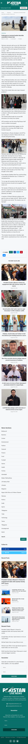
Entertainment (5, 442)
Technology (4, 517)
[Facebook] (10, 741)
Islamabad (4, 474)
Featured (3, 449)
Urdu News (23, 8)
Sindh (2, 503)
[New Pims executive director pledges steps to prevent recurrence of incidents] (14, 348)
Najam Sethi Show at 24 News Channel (11, 492)
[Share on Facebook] (15, 252)
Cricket (3, 438)
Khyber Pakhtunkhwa (6, 478)
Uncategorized (5, 528)
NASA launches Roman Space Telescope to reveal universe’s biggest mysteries (18, 618)
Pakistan (9, 12)
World (2, 532)
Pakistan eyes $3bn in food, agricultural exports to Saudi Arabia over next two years (18, 609)
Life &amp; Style (5, 481)
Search (3, 536)
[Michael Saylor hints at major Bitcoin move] (5, 601)
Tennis (3, 521)
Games (3, 463)
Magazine (3, 489)
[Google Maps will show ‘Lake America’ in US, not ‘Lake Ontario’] (5, 592)
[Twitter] (14, 741)
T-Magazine (4, 510)
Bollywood (4, 431)
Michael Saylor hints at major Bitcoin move (18, 599)
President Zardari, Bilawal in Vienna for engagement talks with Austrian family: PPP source (14, 284)
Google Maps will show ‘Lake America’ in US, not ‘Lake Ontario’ (19, 590)
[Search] (26, 3)
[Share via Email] (4, 255)
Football (3, 460)
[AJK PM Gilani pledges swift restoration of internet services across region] (14, 397)
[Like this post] (11, 252)
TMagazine (4, 525)
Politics (3, 499)
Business (3, 434)
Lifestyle (3, 485)
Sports (3, 507)
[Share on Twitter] (18, 252)
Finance (3, 453)
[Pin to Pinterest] (21, 252)
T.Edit (2, 514)
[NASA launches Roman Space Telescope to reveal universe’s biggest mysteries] (5, 619)
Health (3, 467)
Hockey (3, 471)
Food (2, 456)
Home (2, 12)
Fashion (3, 445)
